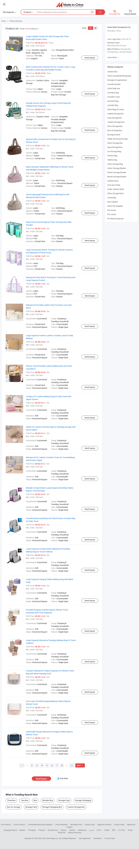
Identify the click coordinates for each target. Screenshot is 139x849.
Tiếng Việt (61, 832)
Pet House (111, 210)
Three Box (11, 800)
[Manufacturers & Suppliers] (69, 4)
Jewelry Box (112, 71)
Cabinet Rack (112, 180)
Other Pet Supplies (115, 206)
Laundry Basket (114, 84)
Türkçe (130, 830)
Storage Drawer (113, 134)
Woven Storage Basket (116, 176)
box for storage (13, 807)
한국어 (99, 830)
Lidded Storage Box (115, 113)
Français (42, 830)
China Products (19, 824)
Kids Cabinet (112, 201)
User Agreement (85, 838)
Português (32, 830)
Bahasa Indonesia (74, 832)
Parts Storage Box (115, 126)
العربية (91, 830)
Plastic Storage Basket (116, 172)
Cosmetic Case (113, 96)
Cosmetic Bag (113, 92)
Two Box (24, 800)
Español (22, 830)
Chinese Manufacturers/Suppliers (40, 824)
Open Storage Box (114, 147)
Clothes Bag (112, 155)
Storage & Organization (117, 80)
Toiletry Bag (112, 159)
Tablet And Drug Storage (117, 138)
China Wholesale (61, 824)
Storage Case (64, 800)
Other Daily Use (113, 88)
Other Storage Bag (115, 164)
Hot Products (6, 824)
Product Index (119, 824)
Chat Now (64, 778)
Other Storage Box (115, 143)
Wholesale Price (76, 824)
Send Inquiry (90, 57)
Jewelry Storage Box (115, 122)
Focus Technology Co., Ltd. (52, 838)
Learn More (113, 57)
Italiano (63, 830)
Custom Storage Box (76, 807)
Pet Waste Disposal (115, 218)
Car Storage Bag (114, 151)
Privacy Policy (110, 838)
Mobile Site (131, 824)
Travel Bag (111, 197)
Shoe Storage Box (114, 130)
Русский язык (53, 830)
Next (80, 765)
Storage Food (31, 807)
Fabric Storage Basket (116, 168)
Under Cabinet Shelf (115, 189)
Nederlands (82, 830)
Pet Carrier (111, 214)
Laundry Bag (112, 105)
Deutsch (72, 830)
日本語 (106, 830)
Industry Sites (90, 824)
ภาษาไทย (121, 830)
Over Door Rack (113, 185)
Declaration (97, 838)
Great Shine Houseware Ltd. (119, 27)
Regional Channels (104, 824)
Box (35, 800)
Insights (69, 827)
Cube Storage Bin (114, 117)
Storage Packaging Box (52, 807)
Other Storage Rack (115, 193)
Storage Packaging (83, 800)
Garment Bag (113, 101)
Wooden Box (47, 800)
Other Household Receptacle (119, 75)
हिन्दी (113, 830)
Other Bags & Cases (115, 109)
